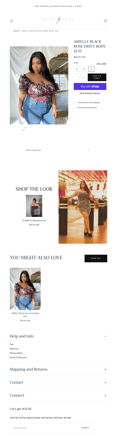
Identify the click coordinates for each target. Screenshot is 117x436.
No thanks (58, 253)
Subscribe (77, 242)
